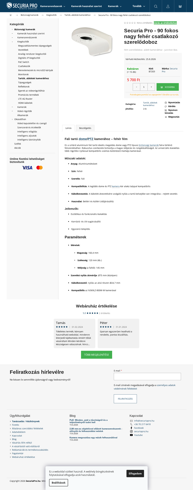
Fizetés (15, 424)
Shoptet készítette (174, 480)
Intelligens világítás (27, 131)
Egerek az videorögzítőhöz (31, 90)
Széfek (17, 143)
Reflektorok (23, 86)
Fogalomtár (17, 453)
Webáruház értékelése (96, 306)
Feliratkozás (125, 398)
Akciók (17, 147)
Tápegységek (24, 82)
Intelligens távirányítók (29, 139)
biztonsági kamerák (149, 145)
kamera (116, 186)
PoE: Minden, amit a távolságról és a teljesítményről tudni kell (89, 421)
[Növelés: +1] (151, 87)
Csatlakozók (24, 66)
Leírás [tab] (68, 128)
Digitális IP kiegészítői (29, 57)
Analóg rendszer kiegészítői (32, 53)
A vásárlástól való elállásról (26, 446)
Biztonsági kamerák (24, 29)
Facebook (139, 427)
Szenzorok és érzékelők (29, 127)
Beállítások (58, 482)
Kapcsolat (17, 435)
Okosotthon (20, 119)
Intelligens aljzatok (26, 135)
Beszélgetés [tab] (85, 128)
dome (83, 139)
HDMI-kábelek (25, 102)
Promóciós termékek (28, 94)
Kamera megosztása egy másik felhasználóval (93, 437)
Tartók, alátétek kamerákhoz (33, 78)
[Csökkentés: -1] (136, 87)
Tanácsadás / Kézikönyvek (26, 421)
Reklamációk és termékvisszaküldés (30, 449)
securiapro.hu (141, 431)
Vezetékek (23, 49)
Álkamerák (22, 115)
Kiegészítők (23, 41)
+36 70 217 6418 (142, 424)
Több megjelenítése (96, 354)
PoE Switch (23, 62)
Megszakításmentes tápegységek (35, 45)
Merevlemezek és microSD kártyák (35, 70)
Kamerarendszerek (27, 37)
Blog (14, 439)
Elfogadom (135, 473)
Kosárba (170, 87)
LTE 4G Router (25, 98)
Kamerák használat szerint (31, 33)
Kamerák (21, 107)
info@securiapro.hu (144, 420)
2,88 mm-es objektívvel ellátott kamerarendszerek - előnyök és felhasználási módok (96, 430)
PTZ (90, 139)
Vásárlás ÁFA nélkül (22, 442)
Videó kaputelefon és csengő (32, 123)
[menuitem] (52, 6)
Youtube (138, 435)
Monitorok (23, 74)
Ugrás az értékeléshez (165, 22)
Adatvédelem (18, 432)
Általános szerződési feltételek (27, 428)
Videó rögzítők (24, 111)
